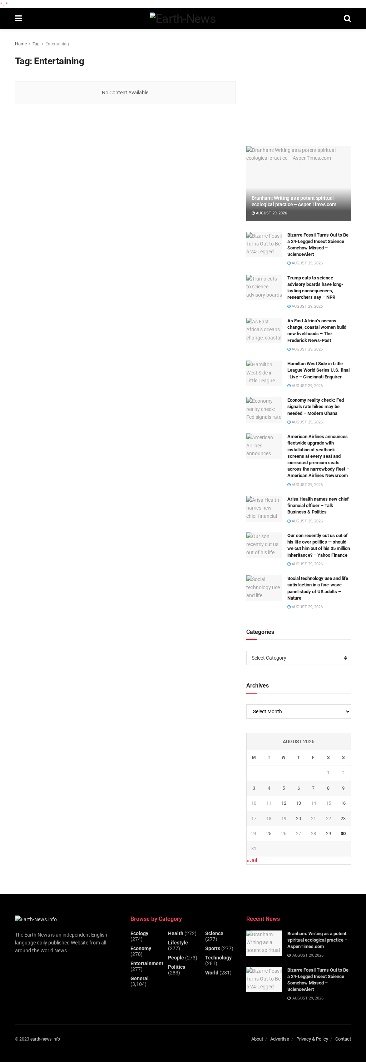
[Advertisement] (299, 84)
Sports (212, 948)
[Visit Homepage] (183, 19)
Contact (343, 1039)
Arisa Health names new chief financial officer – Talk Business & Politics (318, 505)
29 (328, 833)
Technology (218, 958)
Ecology (139, 933)
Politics (176, 967)
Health (175, 933)
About (257, 1039)
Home (21, 43)
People (176, 958)
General (139, 978)
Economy (140, 948)
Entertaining (57, 43)
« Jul (252, 860)
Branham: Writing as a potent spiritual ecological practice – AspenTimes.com (317, 940)
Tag (36, 43)
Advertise (279, 1039)
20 (298, 818)
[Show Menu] (18, 18)
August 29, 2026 (271, 213)
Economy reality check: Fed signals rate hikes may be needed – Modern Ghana (315, 406)
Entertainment (146, 963)
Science (214, 933)
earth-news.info (45, 1039)
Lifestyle (178, 943)
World (211, 973)
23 (343, 818)
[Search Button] (347, 18)
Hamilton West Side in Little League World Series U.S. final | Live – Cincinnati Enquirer (318, 370)
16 (343, 803)
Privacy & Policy (312, 1039)
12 (283, 803)
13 (298, 803)
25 (268, 833)
